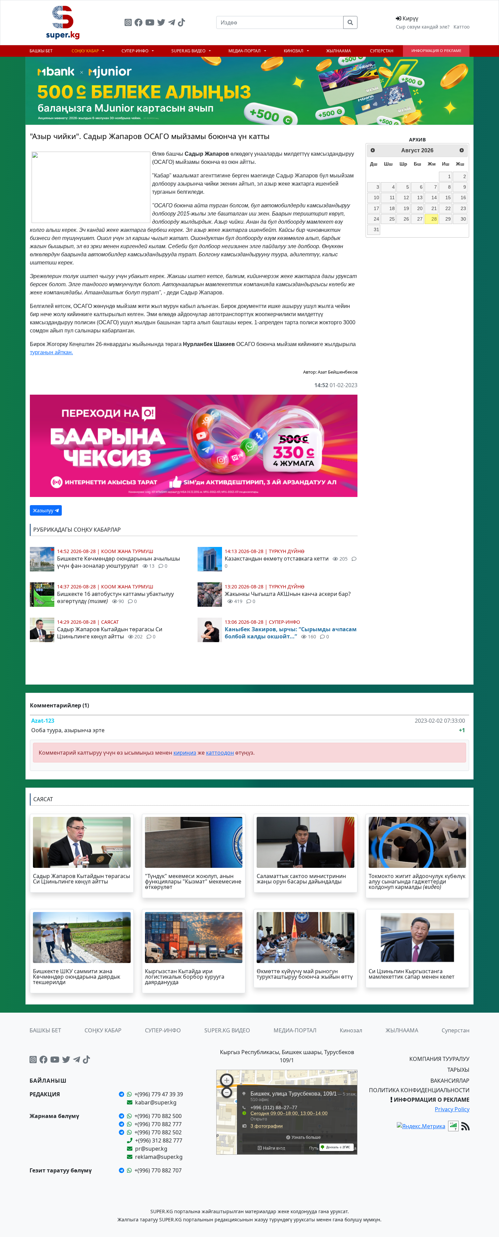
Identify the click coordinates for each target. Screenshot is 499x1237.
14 (434, 197)
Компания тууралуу (439, 1059)
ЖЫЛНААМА (338, 51)
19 (406, 208)
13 (420, 197)
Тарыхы (458, 1069)
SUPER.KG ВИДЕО (188, 51)
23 (463, 208)
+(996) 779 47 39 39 (158, 1094)
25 (392, 219)
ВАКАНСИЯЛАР (449, 1080)
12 (406, 197)
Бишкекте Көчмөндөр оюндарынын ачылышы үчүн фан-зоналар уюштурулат (118, 562)
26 (406, 219)
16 (463, 197)
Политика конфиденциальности (419, 1090)
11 (392, 197)
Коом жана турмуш (127, 551)
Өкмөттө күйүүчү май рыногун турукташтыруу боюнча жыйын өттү (305, 973)
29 (448, 219)
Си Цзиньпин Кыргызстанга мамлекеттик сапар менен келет (412, 973)
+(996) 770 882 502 (158, 1132)
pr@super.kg (151, 1148)
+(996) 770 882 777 (158, 1124)
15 (448, 197)
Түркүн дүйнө (286, 551)
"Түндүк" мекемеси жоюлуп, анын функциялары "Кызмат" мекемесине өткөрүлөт (193, 881)
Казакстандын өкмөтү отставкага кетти (286, 562)
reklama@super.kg (159, 1157)
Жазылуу (44, 510)
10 (376, 197)
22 (448, 208)
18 (392, 208)
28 (434, 219)
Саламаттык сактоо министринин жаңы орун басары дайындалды (301, 878)
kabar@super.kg (156, 1102)
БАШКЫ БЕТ (41, 51)
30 (463, 219)
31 (376, 229)
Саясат (110, 622)
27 (420, 219)
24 (376, 219)
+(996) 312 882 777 (158, 1140)
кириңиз (184, 752)
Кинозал (294, 51)
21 (434, 208)
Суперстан (381, 51)
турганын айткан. (51, 352)
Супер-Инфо (284, 622)
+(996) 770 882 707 (158, 1170)
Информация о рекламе (436, 50)
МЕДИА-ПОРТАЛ (245, 51)
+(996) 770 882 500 (158, 1116)
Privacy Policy (452, 1109)
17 (376, 208)
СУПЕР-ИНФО (135, 51)
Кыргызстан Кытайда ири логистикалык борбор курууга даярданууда (184, 976)
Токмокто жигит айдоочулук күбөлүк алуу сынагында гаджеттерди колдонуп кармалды (417, 881)
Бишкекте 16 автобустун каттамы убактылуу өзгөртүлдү (115, 597)
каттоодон (220, 752)
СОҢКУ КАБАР (86, 51)
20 (420, 208)
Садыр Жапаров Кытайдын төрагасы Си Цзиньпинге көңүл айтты (109, 632)
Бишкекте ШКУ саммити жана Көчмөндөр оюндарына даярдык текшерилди (76, 976)
